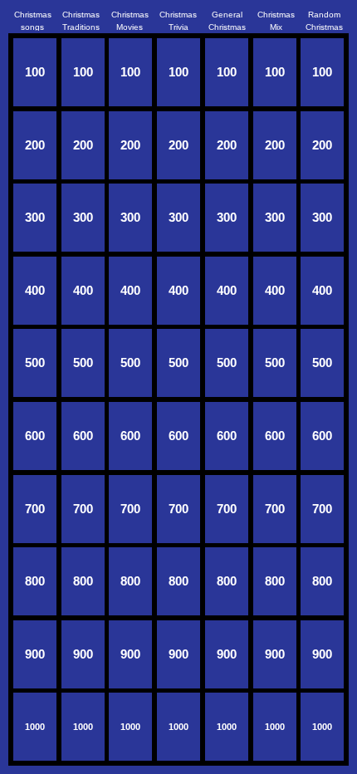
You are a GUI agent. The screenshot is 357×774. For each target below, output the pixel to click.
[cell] (35, 72)
